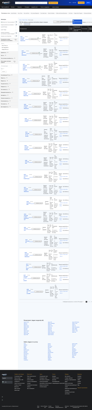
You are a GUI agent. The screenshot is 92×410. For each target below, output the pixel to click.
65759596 (30, 190)
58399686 (31, 241)
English (4, 378)
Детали (61, 40)
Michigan (25, 358)
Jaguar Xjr (50, 329)
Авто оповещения (30, 388)
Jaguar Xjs (50, 327)
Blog (78, 385)
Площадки (27, 7)
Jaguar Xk (50, 324)
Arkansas (73, 348)
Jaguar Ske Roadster (75, 327)
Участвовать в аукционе (44, 379)
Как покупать (67, 376)
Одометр (45, 65)
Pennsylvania (26, 353)
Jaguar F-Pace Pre (51, 332)
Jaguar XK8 (26, 334)
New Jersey (50, 346)
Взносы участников (69, 383)
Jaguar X (73, 324)
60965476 (28, 53)
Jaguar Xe (25, 324)
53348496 (30, 120)
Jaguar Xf (25, 323)
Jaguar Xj (25, 329)
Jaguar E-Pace (26, 327)
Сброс (16, 39)
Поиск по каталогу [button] (53, 2)
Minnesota (50, 357)
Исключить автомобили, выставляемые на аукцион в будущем (7, 33)
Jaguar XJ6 (50, 322)
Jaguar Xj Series (51, 334)
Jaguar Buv (74, 332)
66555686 (31, 255)
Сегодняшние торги (44, 376)
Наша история (17, 378)
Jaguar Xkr (50, 328)
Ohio (49, 348)
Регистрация (81, 2)
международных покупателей (58, 383)
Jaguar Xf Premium (75, 322)
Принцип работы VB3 (18, 379)
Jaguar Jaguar (74, 328)
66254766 (31, 177)
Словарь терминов (68, 378)
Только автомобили (11, 22)
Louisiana (25, 357)
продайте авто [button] (34, 7)
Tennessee (25, 351)
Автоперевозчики (55, 381)
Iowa (73, 347)
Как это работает (5, 7)
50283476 (30, 267)
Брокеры (54, 376)
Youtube (79, 383)
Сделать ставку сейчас (64, 38)
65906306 (31, 148)
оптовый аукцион (43, 386)
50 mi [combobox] (2, 68)
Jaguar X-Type (26, 333)
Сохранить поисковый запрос (66, 21)
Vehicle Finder (25, 19)
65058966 (32, 292)
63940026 (27, 39)
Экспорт (58, 21)
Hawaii (73, 357)
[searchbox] (9, 44)
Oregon (49, 358)
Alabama (25, 356)
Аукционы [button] (20, 7)
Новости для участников (19, 383)
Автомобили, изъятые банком (46, 383)
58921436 (30, 94)
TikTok (79, 379)
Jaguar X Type (74, 323)
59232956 (29, 229)
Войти (88, 2)
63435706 (29, 278)
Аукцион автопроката (44, 385)
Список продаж (30, 379)
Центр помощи (55, 7)
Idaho (73, 356)
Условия (71, 406)
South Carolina (74, 343)
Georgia (25, 348)
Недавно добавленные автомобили (7, 24)
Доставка (54, 379)
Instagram (79, 378)
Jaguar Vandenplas (51, 323)
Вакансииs (16, 386)
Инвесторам (16, 390)
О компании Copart (18, 376)
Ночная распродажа (44, 381)
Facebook (79, 376)
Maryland (25, 352)
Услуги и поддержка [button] (45, 7)
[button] (16, 3)
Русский (74, 2)
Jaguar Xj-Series (51, 333)
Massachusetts (50, 352)
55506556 (32, 203)
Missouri (49, 356)
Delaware (74, 351)
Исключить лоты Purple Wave (6, 36)
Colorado (49, 351)
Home (20, 19)
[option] (9, 46)
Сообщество (17, 381)
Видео (66, 381)
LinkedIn (79, 381)
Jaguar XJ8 (26, 332)
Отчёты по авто (55, 378)
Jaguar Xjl (25, 328)
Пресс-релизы (17, 388)
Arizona (49, 343)
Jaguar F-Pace (26, 322)
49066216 (30, 217)
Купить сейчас (60, 55)
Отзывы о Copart (17, 385)
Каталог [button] (13, 7)
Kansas (49, 353)
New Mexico (74, 353)
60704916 (30, 107)
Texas (25, 343)
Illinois (25, 347)
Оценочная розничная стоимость (44, 40)
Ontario (73, 346)
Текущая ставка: (62, 37)
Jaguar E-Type (74, 329)
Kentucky (49, 347)
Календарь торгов (43, 378)
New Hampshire (75, 352)
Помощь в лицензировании (70, 379)
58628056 (30, 162)
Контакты (42, 406)
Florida (25, 346)
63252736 (29, 81)
